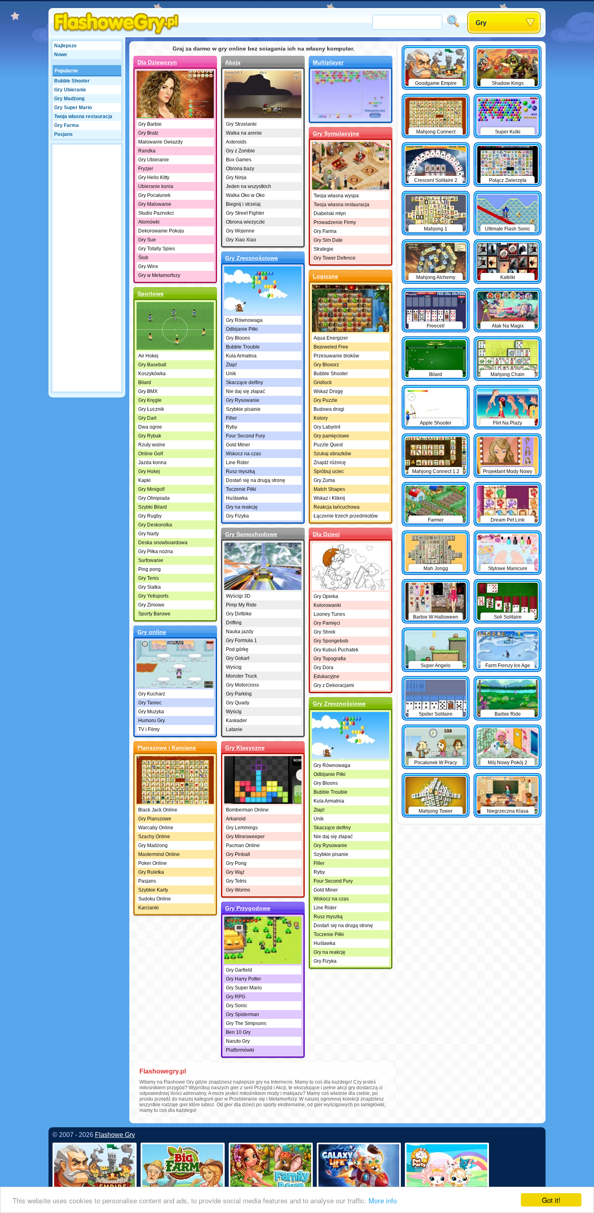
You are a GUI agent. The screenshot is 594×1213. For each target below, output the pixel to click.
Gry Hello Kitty (153, 177)
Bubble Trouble (243, 347)
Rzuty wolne (151, 445)
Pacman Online (243, 845)
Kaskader (236, 720)
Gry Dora (323, 667)
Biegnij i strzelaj (243, 204)
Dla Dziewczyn (157, 62)
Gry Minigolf (151, 489)
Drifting (234, 623)
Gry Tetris (236, 881)
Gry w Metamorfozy (159, 275)
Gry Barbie (150, 124)
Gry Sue (147, 240)
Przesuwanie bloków (336, 356)
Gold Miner (238, 445)
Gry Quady (237, 703)
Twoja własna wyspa (336, 196)
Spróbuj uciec (329, 471)
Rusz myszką (240, 471)
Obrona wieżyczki (245, 222)
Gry (481, 22)
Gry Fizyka (237, 516)
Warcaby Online (155, 828)
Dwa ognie (150, 427)
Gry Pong (236, 863)
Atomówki (149, 222)
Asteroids (236, 142)
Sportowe (150, 293)
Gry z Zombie (240, 151)
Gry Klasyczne (245, 747)
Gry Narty (148, 534)
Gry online (151, 632)
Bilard (144, 382)
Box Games (238, 160)
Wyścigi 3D (238, 596)
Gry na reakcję (242, 507)
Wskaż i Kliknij (329, 498)
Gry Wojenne (240, 231)
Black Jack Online (157, 810)
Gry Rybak (149, 436)
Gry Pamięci (327, 623)
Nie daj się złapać (245, 391)
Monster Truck (241, 676)
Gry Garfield (239, 970)
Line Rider (237, 462)
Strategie (323, 249)
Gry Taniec (150, 703)
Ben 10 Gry (238, 1032)
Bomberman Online (247, 810)
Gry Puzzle (325, 400)
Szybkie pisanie (243, 409)
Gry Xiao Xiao (241, 240)
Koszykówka (152, 373)
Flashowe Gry (115, 1134)
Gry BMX (148, 391)
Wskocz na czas (243, 453)
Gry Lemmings (242, 828)
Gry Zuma (324, 480)
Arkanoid (236, 819)
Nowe (60, 54)
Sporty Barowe (154, 614)
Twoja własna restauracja (83, 116)
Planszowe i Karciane (166, 747)
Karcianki (148, 908)
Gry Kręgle (150, 400)
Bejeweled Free (331, 347)
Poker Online (152, 863)
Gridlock (323, 382)
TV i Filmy (149, 729)
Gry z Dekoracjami (334, 685)
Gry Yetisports (153, 596)
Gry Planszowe (154, 819)
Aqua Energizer (331, 338)
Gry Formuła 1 (241, 640)
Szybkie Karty (153, 890)
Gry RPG (235, 997)
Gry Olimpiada (154, 498)
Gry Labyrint (327, 427)
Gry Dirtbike (239, 614)
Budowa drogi (329, 409)
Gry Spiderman (242, 1014)
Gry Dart (147, 418)
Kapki (144, 480)
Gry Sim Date (328, 240)
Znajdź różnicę (330, 462)
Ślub (143, 257)
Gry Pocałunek (154, 195)
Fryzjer (145, 168)
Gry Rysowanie (242, 400)
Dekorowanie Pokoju (161, 231)
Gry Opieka (326, 596)
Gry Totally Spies (156, 248)
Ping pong (149, 569)
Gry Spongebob (331, 641)
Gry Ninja (236, 177)
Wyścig (234, 667)
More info (383, 1200)
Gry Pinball (238, 854)
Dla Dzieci (326, 534)
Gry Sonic (236, 1005)
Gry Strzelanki (241, 124)
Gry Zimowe (151, 605)
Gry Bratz (148, 133)
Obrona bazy (240, 168)
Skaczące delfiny (244, 382)
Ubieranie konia (155, 186)
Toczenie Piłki (241, 489)
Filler (231, 418)
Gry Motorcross (242, 685)
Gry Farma (66, 125)
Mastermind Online (159, 854)
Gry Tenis (148, 578)
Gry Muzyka (151, 711)
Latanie (234, 729)
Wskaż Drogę (328, 391)
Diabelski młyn (330, 213)
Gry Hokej (149, 471)
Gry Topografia (330, 658)
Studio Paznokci (156, 213)
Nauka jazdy (239, 631)
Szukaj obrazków (332, 453)
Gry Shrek (324, 632)
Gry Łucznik (151, 409)
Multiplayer (328, 62)
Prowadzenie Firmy (335, 222)
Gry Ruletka (151, 872)
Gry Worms (238, 890)
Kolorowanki (327, 605)
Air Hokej (148, 356)
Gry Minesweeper (245, 836)
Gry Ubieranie (70, 90)
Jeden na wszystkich (248, 186)
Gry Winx (148, 266)
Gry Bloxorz (326, 365)
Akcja (232, 62)
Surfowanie (150, 560)
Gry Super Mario (73, 107)
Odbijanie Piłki (242, 329)
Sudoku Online (154, 899)
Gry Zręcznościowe (251, 258)
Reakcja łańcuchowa (337, 507)
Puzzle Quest (328, 445)
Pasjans (63, 134)
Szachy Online (154, 836)
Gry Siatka (149, 587)
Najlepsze (65, 46)
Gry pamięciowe (331, 436)
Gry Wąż (235, 872)
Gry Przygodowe (247, 908)
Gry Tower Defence (335, 258)
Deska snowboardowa (162, 542)
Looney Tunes (329, 614)
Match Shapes (329, 489)
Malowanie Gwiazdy (160, 142)
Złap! (231, 365)
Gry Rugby (150, 516)
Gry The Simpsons (246, 1023)
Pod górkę (237, 649)
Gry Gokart (237, 658)
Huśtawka (237, 498)
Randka (147, 151)
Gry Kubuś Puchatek (336, 650)
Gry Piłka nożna (155, 551)
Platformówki (240, 1050)
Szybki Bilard (152, 507)
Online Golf (150, 453)
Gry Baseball (152, 365)
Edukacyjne (326, 676)
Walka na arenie (244, 133)
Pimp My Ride (241, 605)
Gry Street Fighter (245, 213)
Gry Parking (239, 694)
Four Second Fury (245, 436)
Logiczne (325, 276)
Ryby (231, 427)
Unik (231, 373)
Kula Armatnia (241, 356)
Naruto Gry (238, 1041)
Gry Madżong (69, 98)
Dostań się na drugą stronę (255, 480)
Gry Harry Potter (243, 979)
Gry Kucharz (151, 694)
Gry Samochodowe (251, 534)
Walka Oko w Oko (245, 195)
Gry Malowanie (154, 204)
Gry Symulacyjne (336, 133)
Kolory (321, 418)
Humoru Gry (151, 720)
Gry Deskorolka (155, 525)
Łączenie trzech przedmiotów (346, 516)
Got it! (551, 1200)
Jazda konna (152, 462)
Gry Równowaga (244, 320)
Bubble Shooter (72, 81)
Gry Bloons (238, 338)
